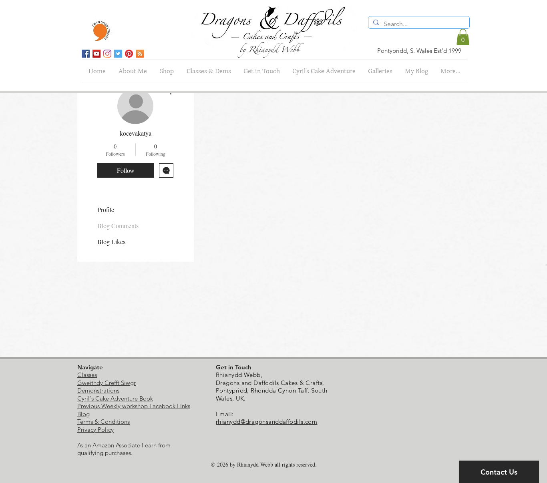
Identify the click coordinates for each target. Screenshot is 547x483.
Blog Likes (111, 241)
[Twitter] (118, 54)
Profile (105, 209)
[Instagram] (107, 54)
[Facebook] (86, 54)
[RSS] (140, 54)
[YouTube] (97, 54)
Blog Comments (118, 225)
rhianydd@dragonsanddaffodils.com (266, 421)
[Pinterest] (129, 54)
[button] (463, 37)
